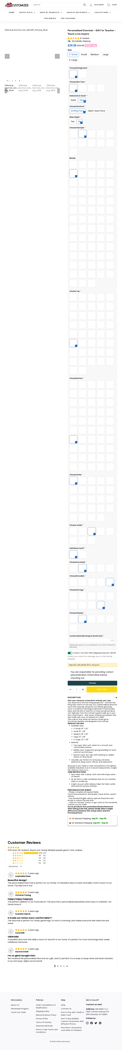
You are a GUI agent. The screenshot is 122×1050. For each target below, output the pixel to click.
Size (70, 50)
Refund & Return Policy (46, 1015)
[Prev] (7, 56)
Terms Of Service (43, 1022)
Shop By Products (50, 12)
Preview (92, 683)
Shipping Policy (42, 1011)
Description (74, 697)
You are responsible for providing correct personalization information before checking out (92, 675)
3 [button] (60, 966)
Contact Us (66, 1008)
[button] (74, 38)
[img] (21, 873)
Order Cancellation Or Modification (46, 1006)
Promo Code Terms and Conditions (47, 1030)
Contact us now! (94, 1004)
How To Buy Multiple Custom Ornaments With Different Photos (72, 1021)
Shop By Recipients (77, 12)
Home (12, 12)
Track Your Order (18, 1012)
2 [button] (57, 966)
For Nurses (50, 18)
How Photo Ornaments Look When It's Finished (71, 1029)
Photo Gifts (26, 12)
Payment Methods (44, 1026)
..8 (19, 81)
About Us (15, 1005)
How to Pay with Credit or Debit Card (72, 1013)
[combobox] (60, 4)
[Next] (57, 56)
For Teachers (68, 18)
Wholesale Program (20, 1008)
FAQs (63, 1005)
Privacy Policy (42, 1018)
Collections (102, 12)
